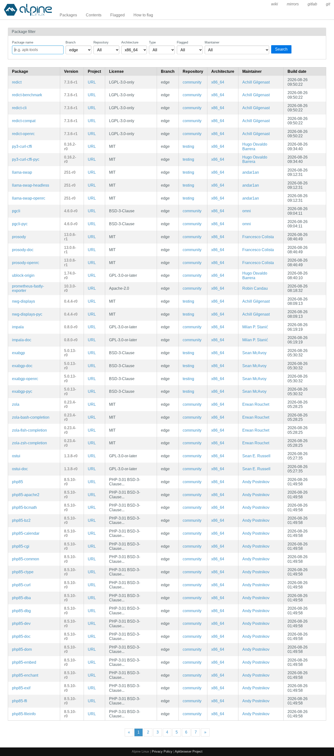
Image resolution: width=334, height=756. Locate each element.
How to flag (143, 15)
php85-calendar (25, 533)
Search (281, 49)
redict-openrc (23, 134)
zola (15, 404)
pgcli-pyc (20, 224)
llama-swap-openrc (28, 198)
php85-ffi (19, 701)
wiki (274, 4)
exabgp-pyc (22, 391)
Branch (71, 42)
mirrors (293, 4)
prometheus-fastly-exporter (28, 288)
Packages (68, 15)
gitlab (312, 4)
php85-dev (21, 623)
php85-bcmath (24, 507)
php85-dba (21, 598)
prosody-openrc (25, 263)
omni (246, 211)
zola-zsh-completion (29, 443)
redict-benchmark (27, 95)
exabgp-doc (22, 366)
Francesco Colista (258, 237)
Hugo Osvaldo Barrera (254, 146)
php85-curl (21, 585)
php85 (17, 482)
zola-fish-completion (29, 430)
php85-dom (22, 649)
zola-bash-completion (30, 417)
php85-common (25, 559)
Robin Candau (255, 288)
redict (17, 82)
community (192, 82)
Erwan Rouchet (255, 404)
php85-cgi (20, 546)
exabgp (18, 353)
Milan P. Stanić (255, 327)
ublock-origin (23, 275)
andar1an (250, 172)
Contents (93, 15)
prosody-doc (22, 250)
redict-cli (19, 108)
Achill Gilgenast (256, 82)
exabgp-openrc (25, 379)
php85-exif (21, 688)
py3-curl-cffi (22, 146)
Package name (22, 42)
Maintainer (212, 42)
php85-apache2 (25, 495)
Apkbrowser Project (188, 751)
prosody (19, 237)
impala (18, 327)
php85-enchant (25, 675)
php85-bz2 (21, 520)
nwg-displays (23, 301)
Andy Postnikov (255, 482)
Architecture (129, 42)
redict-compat (23, 121)
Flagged (117, 15)
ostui (16, 456)
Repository (101, 42)
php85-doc (21, 636)
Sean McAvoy (254, 353)
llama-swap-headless (30, 185)
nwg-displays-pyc (27, 314)
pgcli (16, 211)
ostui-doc (20, 469)
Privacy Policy (162, 751)
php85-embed (24, 662)
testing (188, 146)
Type (152, 42)
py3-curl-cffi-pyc (25, 159)
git (328, 4)
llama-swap (22, 172)
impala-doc (21, 340)
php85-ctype (22, 572)
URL (92, 82)
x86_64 (217, 82)
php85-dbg (21, 611)
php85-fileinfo (24, 714)
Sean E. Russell (256, 456)
